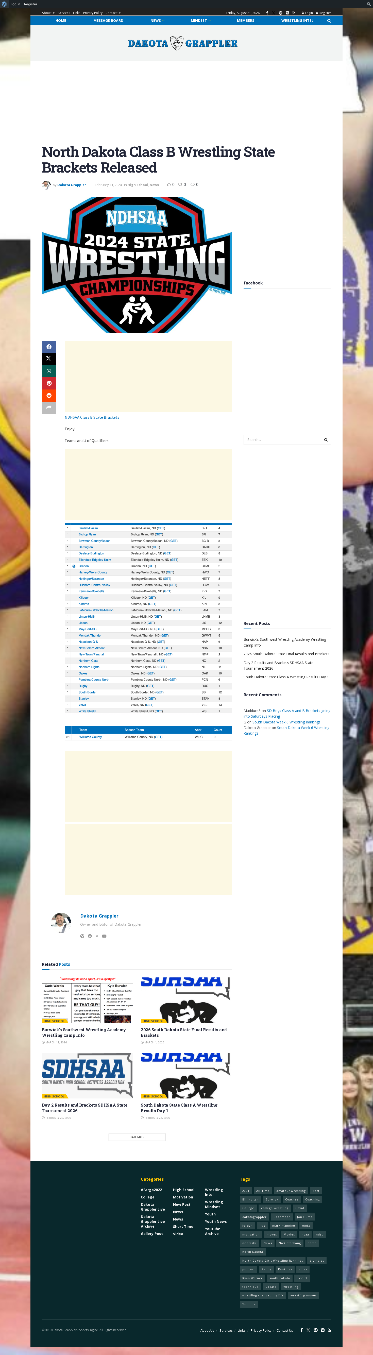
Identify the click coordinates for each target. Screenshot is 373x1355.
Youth (210, 1214)
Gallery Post (152, 1233)
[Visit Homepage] (183, 43)
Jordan (247, 1225)
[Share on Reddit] (49, 395)
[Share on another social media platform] (49, 408)
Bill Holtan (250, 1199)
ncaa (305, 1234)
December (282, 1217)
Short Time (183, 1226)
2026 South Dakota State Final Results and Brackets (286, 653)
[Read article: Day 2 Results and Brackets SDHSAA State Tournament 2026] (87, 1075)
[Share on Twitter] (49, 359)
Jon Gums (304, 1217)
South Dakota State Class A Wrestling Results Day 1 (286, 676)
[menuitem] (4, 4)
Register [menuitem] (30, 4)
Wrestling (290, 1287)
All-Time (263, 1191)
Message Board (108, 20)
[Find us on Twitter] (273, 13)
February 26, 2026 (157, 1118)
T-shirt (302, 1278)
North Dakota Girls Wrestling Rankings (272, 1260)
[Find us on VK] (287, 13)
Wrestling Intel (297, 20)
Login (308, 13)
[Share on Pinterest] (49, 383)
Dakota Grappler (71, 184)
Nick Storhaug (290, 1243)
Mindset (199, 20)
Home (61, 20)
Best (316, 1191)
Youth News (216, 1221)
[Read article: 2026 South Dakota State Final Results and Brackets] (186, 1000)
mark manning (283, 1225)
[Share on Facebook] (49, 347)
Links (76, 13)
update (271, 1287)
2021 (245, 1191)
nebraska (249, 1243)
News (155, 20)
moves (271, 1234)
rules (303, 1269)
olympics (317, 1260)
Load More (137, 1137)
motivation (251, 1234)
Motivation (183, 1197)
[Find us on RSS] (294, 13)
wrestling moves (304, 1295)
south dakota (279, 1278)
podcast (248, 1269)
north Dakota (252, 1252)
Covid (299, 1208)
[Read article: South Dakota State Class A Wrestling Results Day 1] (186, 1075)
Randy (266, 1269)
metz (306, 1225)
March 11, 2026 (56, 1042)
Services (64, 13)
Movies (289, 1234)
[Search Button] (329, 20)
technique (250, 1287)
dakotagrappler (254, 1217)
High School (138, 184)
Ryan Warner (252, 1278)
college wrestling (275, 1208)
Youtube (249, 1304)
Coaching (312, 1199)
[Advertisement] (186, 106)
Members (245, 20)
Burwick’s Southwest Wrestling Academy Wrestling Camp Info (84, 1032)
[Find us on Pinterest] (280, 13)
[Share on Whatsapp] (49, 371)
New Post (182, 1204)
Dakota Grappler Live (153, 1207)
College (148, 1197)
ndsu (320, 1234)
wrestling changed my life (263, 1295)
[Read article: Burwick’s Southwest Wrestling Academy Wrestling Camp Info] (87, 1000)
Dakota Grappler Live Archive (153, 1221)
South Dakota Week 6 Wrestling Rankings (286, 722)
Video (178, 1233)
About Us (48, 13)
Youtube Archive (212, 1231)
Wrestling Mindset (214, 1204)
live (262, 1225)
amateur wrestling (291, 1191)
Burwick (272, 1199)
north (312, 1243)
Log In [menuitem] (15, 4)
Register (325, 13)
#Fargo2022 (151, 1189)
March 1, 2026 (154, 1042)
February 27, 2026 (58, 1118)
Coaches (291, 1199)
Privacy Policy (93, 13)
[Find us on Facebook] (267, 13)
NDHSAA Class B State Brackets (92, 417)
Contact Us (113, 13)
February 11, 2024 (108, 184)
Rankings (285, 1269)
